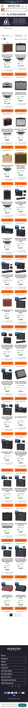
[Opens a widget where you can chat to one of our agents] (22, 705)
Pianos (3, 655)
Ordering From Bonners (8, 680)
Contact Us (4, 668)
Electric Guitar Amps (8, 28)
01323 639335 (18, 14)
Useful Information (7, 683)
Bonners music (13, 698)
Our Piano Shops (6, 671)
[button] (26, 6)
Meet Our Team (6, 677)
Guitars (3, 662)
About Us (4, 665)
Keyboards (4, 659)
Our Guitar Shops (6, 674)
